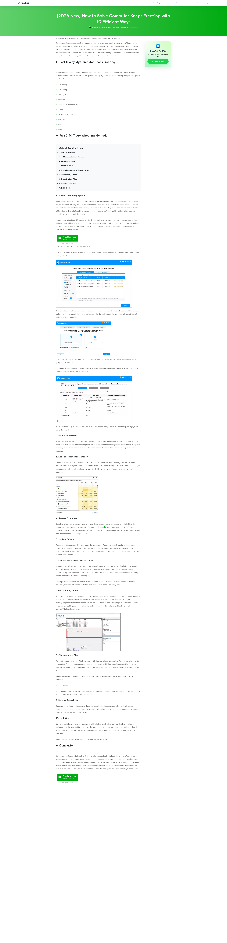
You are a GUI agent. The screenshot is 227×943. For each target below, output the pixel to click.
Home (60, 38)
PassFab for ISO (85, 223)
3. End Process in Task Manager (72, 157)
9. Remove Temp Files (67, 183)
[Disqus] (113, 812)
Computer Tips (105, 27)
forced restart (105, 527)
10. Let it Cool (64, 188)
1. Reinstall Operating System (71, 148)
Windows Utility (155, 3)
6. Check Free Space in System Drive (74, 170)
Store (193, 3)
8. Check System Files (68, 179)
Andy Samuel (95, 27)
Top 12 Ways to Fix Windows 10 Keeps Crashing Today (86, 739)
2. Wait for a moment (67, 152)
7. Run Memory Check (68, 174)
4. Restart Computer (67, 161)
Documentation (181, 3)
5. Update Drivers (66, 166)
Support (200, 3)
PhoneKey (168, 3)
